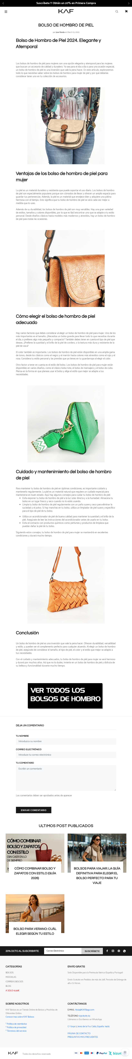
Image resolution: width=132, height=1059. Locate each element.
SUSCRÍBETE (92, 951)
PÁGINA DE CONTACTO (79, 1033)
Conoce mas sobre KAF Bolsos (20, 1017)
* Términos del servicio (16, 1031)
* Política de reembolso (16, 1024)
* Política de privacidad (16, 1027)
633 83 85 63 (84, 1016)
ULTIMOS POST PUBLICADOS (66, 826)
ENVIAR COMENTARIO (33, 810)
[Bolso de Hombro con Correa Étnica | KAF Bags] (66, 423)
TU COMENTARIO (25, 763)
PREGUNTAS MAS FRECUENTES (83, 1037)
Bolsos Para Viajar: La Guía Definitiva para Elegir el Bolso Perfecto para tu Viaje (97, 876)
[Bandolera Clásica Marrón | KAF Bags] (66, 268)
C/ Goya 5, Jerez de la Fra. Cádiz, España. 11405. (89, 1026)
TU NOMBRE (22, 736)
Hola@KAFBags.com (84, 1010)
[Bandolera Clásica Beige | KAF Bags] (66, 125)
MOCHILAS (11, 977)
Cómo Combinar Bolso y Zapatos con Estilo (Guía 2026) (35, 873)
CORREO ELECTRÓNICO (29, 749)
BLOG (8, 986)
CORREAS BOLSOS (14, 982)
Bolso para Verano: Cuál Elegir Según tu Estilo (35, 931)
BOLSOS (10, 973)
